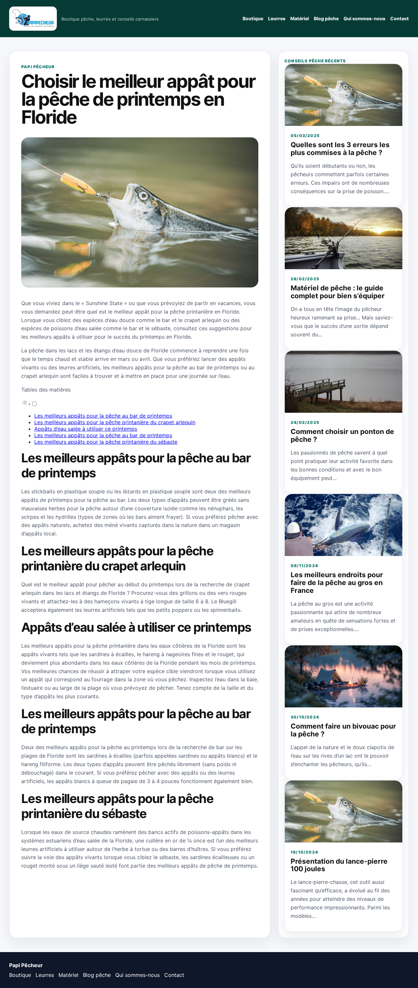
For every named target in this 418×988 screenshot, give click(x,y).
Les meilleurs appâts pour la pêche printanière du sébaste (105, 442)
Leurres (276, 18)
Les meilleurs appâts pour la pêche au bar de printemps (103, 415)
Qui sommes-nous (364, 18)
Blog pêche (326, 18)
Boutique (253, 18)
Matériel (299, 18)
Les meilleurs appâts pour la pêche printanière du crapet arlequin (114, 422)
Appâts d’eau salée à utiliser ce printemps (85, 428)
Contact (399, 18)
